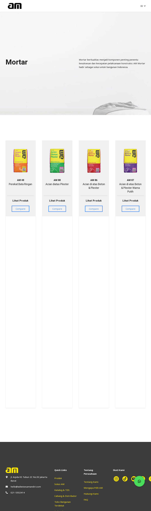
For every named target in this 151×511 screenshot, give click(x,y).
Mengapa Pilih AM (93, 487)
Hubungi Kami (91, 493)
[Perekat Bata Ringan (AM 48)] (20, 147)
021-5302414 (18, 492)
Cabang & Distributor (65, 495)
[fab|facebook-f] (143, 479)
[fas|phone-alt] (8, 492)
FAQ (86, 499)
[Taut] (15, 6)
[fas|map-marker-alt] (8, 477)
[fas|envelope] (8, 487)
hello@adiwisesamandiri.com (26, 486)
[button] (143, 6)
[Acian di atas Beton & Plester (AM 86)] (94, 147)
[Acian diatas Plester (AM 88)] (57, 147)
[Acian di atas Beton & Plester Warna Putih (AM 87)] (130, 147)
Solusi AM (59, 484)
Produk (58, 478)
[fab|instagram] (117, 479)
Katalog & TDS (61, 490)
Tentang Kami (91, 481)
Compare (20, 208)
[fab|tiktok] (126, 479)
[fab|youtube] (135, 479)
